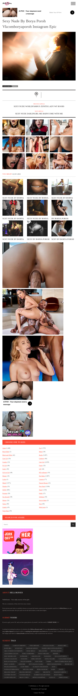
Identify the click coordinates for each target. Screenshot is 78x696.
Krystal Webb (28, 669)
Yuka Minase (34, 645)
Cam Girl (5, 458)
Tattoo (4, 504)
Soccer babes (42, 500)
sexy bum (38, 661)
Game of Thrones (19, 645)
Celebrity (41, 458)
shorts (55, 653)
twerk (48, 661)
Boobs (41, 455)
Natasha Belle (25, 675)
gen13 (37, 672)
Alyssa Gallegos (10, 659)
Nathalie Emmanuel (11, 669)
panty (61, 669)
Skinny (4, 500)
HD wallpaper (43, 472)
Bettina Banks (56, 651)
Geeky (4, 469)
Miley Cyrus (24, 677)
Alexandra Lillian (11, 653)
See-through (5, 497)
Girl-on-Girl (6, 472)
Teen (40, 504)
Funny (41, 465)
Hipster (4, 476)
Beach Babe (5, 451)
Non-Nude (42, 486)
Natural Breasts (43, 483)
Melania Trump (9, 672)
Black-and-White (7, 455)
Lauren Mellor (10, 677)
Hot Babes (42, 476)
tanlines (24, 659)
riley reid (58, 675)
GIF (40, 469)
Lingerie (41, 479)
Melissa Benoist (25, 672)
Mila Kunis (43, 651)
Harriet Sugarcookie (42, 675)
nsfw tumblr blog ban (63, 661)
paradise (47, 656)
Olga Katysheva (61, 656)
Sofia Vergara (43, 653)
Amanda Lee (35, 656)
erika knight (36, 659)
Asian (4, 448)
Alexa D (52, 677)
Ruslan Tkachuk (10, 661)
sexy (53, 667)
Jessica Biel (62, 645)
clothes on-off (10, 675)
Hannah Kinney (32, 648)
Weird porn (42, 507)
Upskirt (4, 507)
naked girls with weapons (52, 648)
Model (15, 86)
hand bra (7, 648)
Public (41, 493)
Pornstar (4, 493)
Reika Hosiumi (42, 669)
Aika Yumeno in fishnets (13, 651)
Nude (40, 490)
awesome (21, 664)
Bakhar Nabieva (60, 672)
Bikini (41, 451)
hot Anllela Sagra (36, 664)
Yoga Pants (5, 511)
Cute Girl (41, 462)
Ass (40, 448)
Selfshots (41, 497)
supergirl (24, 656)
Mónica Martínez (39, 677)
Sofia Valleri (50, 659)
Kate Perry (25, 667)
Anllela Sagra (48, 645)
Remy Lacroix (9, 664)
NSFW (4, 490)
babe (53, 669)
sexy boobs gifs (10, 656)
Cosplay (4, 462)
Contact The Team (39, 693)
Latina (4, 479)
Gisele (6, 645)
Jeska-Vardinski (28, 653)
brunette (46, 672)
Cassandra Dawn (65, 659)
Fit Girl (4, 465)
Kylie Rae (18, 648)
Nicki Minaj (31, 651)
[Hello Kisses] (29, 3)
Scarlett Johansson (40, 667)
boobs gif (68, 664)
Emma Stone (63, 677)
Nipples (4, 486)
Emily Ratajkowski (54, 664)
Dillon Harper (26, 661)
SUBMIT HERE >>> (53, 622)
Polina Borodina (10, 667)
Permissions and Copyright (39, 689)
